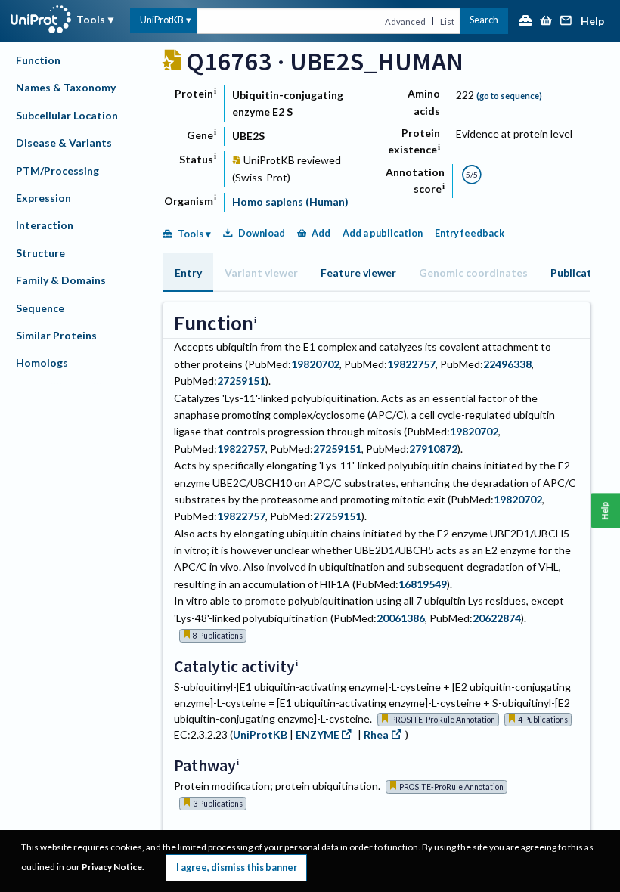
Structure (40, 252)
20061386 (401, 618)
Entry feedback (469, 233)
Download (261, 233)
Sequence (40, 308)
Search (484, 20)
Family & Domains (61, 280)
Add (321, 233)
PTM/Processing (57, 170)
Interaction (44, 224)
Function (38, 60)
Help (592, 21)
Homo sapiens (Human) (290, 201)
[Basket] (546, 21)
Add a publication (383, 233)
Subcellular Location (67, 115)
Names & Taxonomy (66, 87)
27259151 (241, 380)
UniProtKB (162, 20)
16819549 (422, 584)
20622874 (497, 618)
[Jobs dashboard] (525, 21)
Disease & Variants (64, 142)
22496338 (507, 364)
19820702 (315, 364)
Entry (188, 272)
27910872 (433, 448)
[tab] (188, 272)
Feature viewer (358, 272)
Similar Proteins (56, 335)
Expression (43, 197)
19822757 (411, 364)
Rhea (376, 734)
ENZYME (317, 734)
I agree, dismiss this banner (236, 867)
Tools (90, 19)
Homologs (42, 362)
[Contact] (566, 21)
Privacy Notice (112, 866)
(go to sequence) (509, 96)
